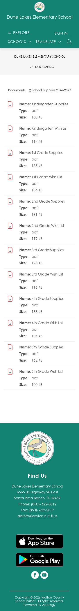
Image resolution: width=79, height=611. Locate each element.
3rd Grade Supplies (48, 250)
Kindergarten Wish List (49, 128)
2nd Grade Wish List (48, 225)
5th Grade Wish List (47, 371)
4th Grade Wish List (47, 323)
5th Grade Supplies (47, 347)
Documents (44, 67)
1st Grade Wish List (47, 177)
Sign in (61, 33)
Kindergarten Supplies (50, 104)
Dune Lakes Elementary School (39, 56)
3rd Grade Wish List (47, 274)
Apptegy (49, 605)
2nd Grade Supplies (48, 201)
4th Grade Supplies (47, 298)
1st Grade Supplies (47, 152)
